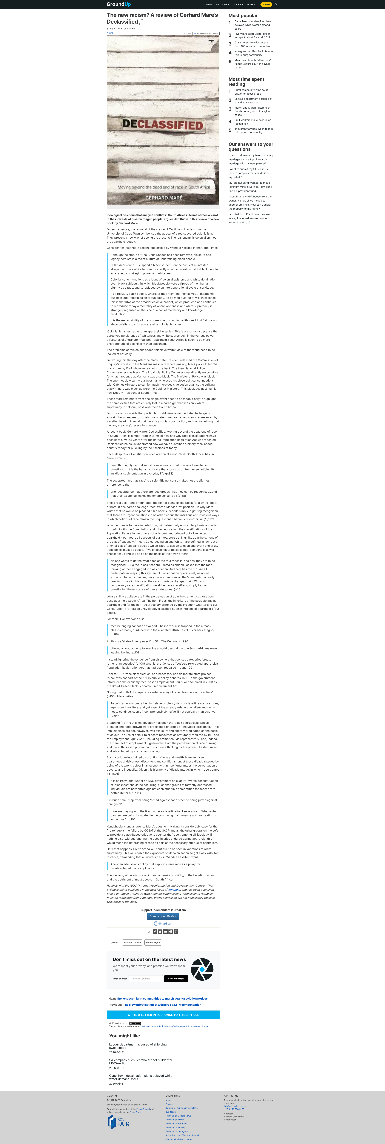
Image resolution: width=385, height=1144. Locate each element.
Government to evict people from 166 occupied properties (252, 44)
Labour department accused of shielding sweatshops (253, 100)
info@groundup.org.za (235, 1106)
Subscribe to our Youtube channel (182, 1135)
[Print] (171, 933)
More (251, 4)
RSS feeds (170, 1112)
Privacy (169, 1104)
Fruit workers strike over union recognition (253, 121)
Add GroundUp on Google (207, 33)
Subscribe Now (176, 978)
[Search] (276, 4)
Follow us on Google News (178, 1115)
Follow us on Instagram (176, 1131)
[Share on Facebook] (155, 933)
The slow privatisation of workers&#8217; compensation (162, 1004)
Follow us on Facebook (176, 1123)
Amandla (174, 889)
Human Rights (153, 942)
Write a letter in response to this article (163, 1015)
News (209, 4)
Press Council (143, 1109)
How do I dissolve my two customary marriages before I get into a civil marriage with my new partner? (251, 159)
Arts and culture (132, 942)
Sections (222, 4)
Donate (266, 4)
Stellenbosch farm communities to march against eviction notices (162, 998)
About (168, 1100)
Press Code (135, 1112)
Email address (120, 978)
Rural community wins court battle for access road (251, 91)
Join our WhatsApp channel (178, 1139)
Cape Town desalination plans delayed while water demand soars (253, 25)
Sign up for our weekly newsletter (181, 1108)
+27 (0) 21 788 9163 (234, 1109)
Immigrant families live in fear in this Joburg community (254, 53)
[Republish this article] (176, 933)
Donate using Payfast (163, 916)
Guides (238, 4)
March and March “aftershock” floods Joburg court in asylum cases (253, 64)
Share (188, 33)
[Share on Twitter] (160, 933)
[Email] (165, 933)
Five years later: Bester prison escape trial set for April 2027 (253, 35)
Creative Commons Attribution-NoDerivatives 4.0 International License (173, 1026)
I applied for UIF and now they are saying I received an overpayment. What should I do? (249, 218)
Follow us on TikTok (174, 1119)
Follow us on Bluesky (175, 1127)
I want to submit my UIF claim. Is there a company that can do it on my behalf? (249, 173)
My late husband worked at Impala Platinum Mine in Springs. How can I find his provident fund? (250, 186)
